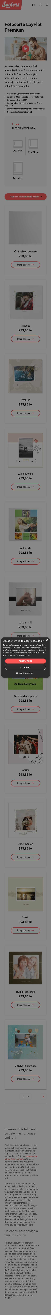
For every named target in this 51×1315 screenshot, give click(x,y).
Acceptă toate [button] (25, 661)
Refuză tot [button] (25, 667)
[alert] (25, 657)
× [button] (47, 640)
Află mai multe (24, 655)
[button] (25, 673)
